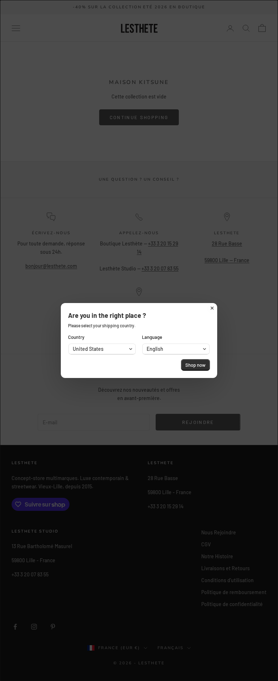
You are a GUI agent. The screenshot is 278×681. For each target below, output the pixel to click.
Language (152, 337)
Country (76, 337)
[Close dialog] (212, 308)
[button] (102, 349)
